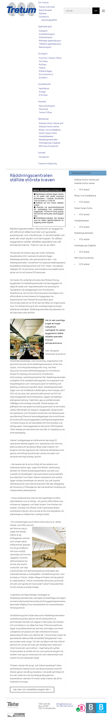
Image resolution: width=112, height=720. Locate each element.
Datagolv (43, 31)
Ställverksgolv (45, 37)
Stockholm (44, 157)
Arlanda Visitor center (49, 126)
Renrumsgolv (45, 47)
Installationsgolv (47, 34)
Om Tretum (43, 2)
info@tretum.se (63, 704)
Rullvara (42, 64)
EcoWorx (43, 77)
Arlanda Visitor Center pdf (51, 123)
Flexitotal (43, 109)
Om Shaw (43, 61)
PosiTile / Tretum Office (50, 58)
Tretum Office (45, 112)
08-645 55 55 (66, 706)
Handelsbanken (46, 136)
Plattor (42, 68)
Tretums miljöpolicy (47, 163)
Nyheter (43, 13)
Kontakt (41, 152)
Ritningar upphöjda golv (50, 40)
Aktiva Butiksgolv (47, 106)
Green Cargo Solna (48, 133)
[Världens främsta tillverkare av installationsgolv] (13, 705)
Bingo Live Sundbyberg (50, 130)
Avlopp (42, 92)
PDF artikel (84, 189)
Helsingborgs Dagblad (49, 143)
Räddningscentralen (48, 139)
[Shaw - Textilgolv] (17, 715)
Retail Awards (45, 10)
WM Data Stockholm (48, 146)
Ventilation (44, 88)
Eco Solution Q (46, 74)
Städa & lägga (45, 71)
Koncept (42, 101)
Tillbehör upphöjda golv (50, 44)
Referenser (43, 119)
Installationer (44, 84)
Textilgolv (43, 53)
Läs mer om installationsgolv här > (32, 689)
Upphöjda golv (45, 26)
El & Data (43, 95)
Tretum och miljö (47, 7)
